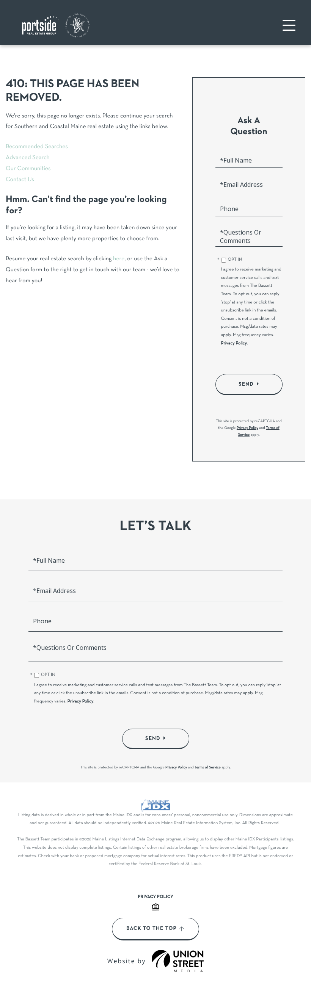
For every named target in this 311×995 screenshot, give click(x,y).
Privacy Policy (234, 344)
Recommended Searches (37, 147)
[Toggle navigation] (289, 25)
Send (246, 384)
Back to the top (151, 928)
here (118, 259)
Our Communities (28, 169)
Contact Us (20, 180)
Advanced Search (28, 158)
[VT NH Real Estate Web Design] (178, 961)
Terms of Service (208, 767)
